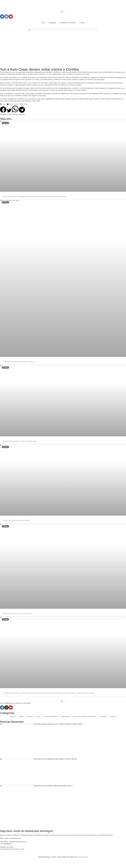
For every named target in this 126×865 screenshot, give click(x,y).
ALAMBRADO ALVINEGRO (67, 23)
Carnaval (113, 716)
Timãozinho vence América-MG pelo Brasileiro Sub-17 (53, 786)
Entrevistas (103, 716)
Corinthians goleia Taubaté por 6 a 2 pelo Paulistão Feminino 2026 (57, 724)
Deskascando (65, 716)
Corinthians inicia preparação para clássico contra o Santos (55, 759)
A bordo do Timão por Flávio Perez (84, 716)
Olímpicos (30, 716)
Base (38, 716)
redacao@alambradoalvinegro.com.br (12, 849)
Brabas (21, 716)
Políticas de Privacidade (81, 857)
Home (43, 23)
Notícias (13, 716)
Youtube (82, 23)
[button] (3, 110)
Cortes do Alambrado (50, 716)
